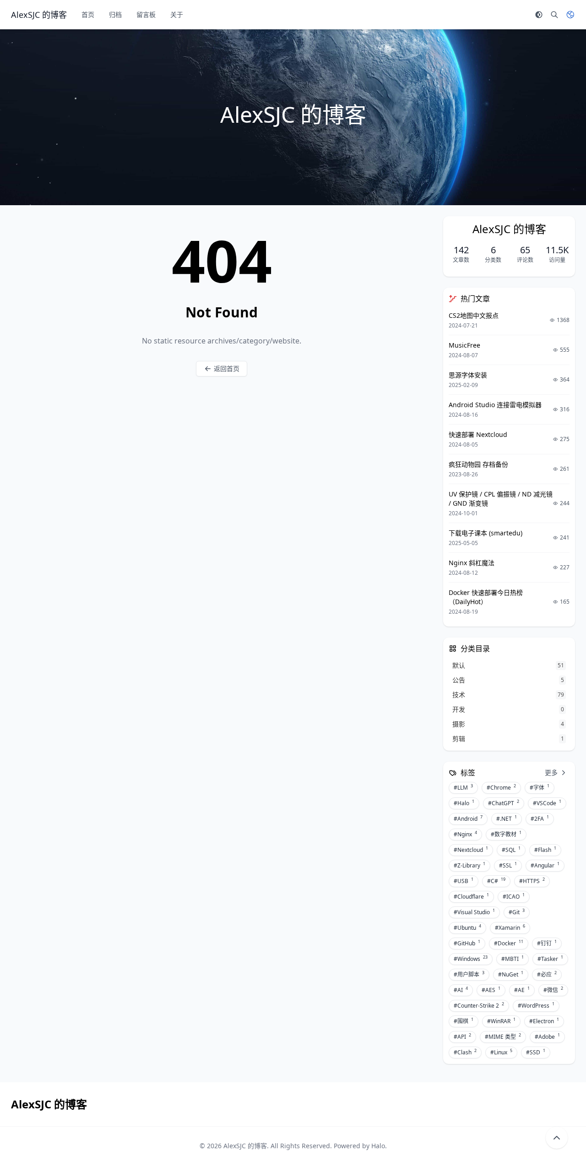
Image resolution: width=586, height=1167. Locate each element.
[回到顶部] (557, 1138)
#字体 (539, 787)
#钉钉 (547, 943)
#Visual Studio (474, 911)
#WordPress (536, 1005)
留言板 (146, 14)
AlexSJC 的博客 (245, 1145)
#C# (496, 880)
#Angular (545, 865)
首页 (87, 14)
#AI (461, 989)
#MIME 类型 (503, 1036)
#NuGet (510, 974)
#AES (491, 989)
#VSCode (547, 802)
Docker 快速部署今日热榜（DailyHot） (486, 597)
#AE (522, 989)
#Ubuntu (467, 927)
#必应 (547, 974)
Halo (378, 1145)
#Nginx (465, 834)
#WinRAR (501, 1020)
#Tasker (550, 958)
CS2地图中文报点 (474, 315)
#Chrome (501, 787)
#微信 (553, 989)
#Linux (501, 1052)
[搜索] (554, 15)
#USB (463, 880)
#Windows (471, 958)
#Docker (508, 943)
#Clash (465, 1052)
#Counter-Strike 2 (479, 1005)
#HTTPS (532, 880)
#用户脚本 (469, 974)
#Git (517, 911)
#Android (468, 818)
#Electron (544, 1020)
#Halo (464, 802)
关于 (176, 14)
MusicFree (464, 345)
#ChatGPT (503, 802)
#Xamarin (510, 927)
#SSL (508, 865)
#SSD (535, 1052)
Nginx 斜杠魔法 (471, 562)
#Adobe (547, 1036)
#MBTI (512, 958)
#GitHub (467, 943)
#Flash (545, 849)
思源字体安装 (468, 375)
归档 (115, 14)
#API (462, 1036)
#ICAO (514, 896)
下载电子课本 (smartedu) (485, 533)
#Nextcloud (471, 849)
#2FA (540, 818)
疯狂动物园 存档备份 (478, 464)
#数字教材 (506, 834)
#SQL (511, 849)
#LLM (463, 787)
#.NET (506, 818)
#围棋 (463, 1020)
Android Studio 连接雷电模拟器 (495, 404)
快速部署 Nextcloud (478, 434)
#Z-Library (469, 865)
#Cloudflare (471, 896)
